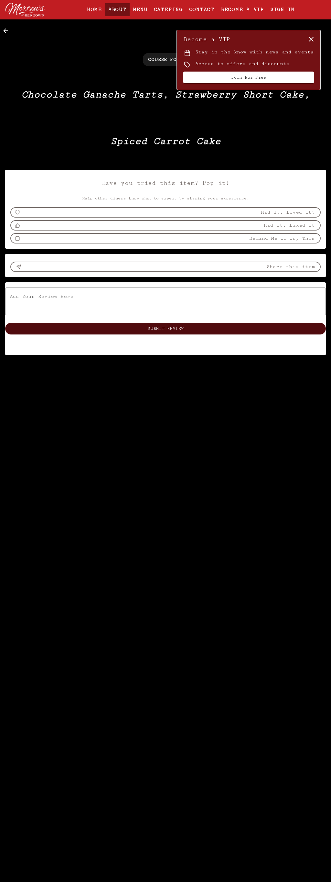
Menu (140, 9)
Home (94, 9)
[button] (8, 31)
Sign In (282, 9)
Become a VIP (242, 9)
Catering (168, 9)
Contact (201, 9)
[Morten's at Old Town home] (34, 10)
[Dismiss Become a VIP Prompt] (311, 39)
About (117, 9)
